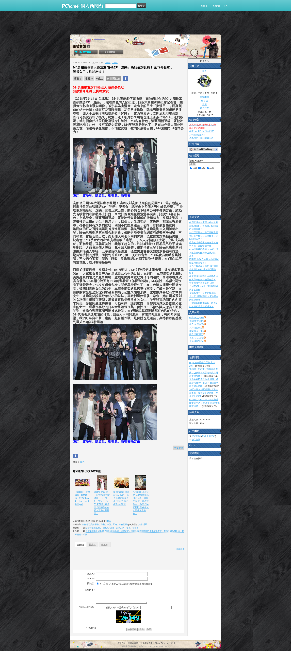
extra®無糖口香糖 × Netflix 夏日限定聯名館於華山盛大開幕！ (204, 252)
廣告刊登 (122, 643)
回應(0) (80, 544)
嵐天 (82, 462)
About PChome (162, 643)
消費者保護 (133, 643)
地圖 (204, 104)
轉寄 (109, 521)
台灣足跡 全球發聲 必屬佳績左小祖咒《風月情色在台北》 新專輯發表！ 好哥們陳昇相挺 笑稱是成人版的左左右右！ (141, 503)
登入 (225, 6)
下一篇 (115, 63)
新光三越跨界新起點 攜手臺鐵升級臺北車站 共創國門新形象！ (203, 269)
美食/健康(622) (196, 324)
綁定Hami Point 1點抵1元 (201, 131)
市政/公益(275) (196, 338)
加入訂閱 (196, 439)
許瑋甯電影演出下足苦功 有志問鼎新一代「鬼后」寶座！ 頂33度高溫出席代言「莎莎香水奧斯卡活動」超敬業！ (102, 503)
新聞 (203, 6)
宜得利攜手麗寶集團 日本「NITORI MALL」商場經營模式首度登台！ (203, 286)
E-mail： (91, 578)
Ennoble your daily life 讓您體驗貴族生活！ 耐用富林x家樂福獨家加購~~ (204, 403)
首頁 (73, 55)
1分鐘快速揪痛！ (197, 134)
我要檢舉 (178, 448)
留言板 (204, 100)
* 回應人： (91, 573)
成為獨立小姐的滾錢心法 (201, 138)
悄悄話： (91, 583)
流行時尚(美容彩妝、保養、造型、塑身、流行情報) (105, 524)
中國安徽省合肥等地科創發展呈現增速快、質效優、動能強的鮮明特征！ (203, 225)
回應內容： (90, 589)
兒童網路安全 (146, 643)
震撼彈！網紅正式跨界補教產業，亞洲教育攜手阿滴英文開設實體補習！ (203, 372)
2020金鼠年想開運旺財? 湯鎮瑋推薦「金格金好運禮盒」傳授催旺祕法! (203, 392)
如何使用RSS (208, 436)
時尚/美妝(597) (196, 317)
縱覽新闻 (79, 46)
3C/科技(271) (195, 327)
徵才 (173, 643)
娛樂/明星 (142, 524)
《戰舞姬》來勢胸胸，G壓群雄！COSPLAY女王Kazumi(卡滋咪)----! (82, 498)
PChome (216, 6)
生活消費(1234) (196, 341)
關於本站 (204, 97)
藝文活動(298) (196, 334)
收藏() (104, 544)
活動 (80, 55)
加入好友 (204, 108)
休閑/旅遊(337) (196, 321)
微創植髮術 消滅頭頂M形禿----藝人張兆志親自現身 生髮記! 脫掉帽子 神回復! (121, 498)
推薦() (92, 544)
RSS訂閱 (196, 436)
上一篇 (107, 63)
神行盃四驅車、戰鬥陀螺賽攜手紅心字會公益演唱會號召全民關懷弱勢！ (203, 235)
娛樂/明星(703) (196, 331)
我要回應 (180, 549)
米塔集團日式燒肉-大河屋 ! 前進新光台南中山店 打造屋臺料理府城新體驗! (203, 382)
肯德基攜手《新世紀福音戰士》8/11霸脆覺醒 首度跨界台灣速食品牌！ (203, 296)
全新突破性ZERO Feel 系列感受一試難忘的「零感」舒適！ (112, 528)
